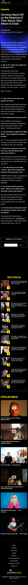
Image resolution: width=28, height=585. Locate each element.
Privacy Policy (14, 561)
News (14, 545)
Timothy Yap (6, 30)
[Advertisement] (14, 268)
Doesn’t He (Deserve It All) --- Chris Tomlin (14, 534)
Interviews (14, 550)
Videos (14, 553)
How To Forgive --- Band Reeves (11, 465)
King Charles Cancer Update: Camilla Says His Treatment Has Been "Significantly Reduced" (18, 315)
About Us (14, 555)
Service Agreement (14, 558)
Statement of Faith (14, 563)
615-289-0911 (20, 218)
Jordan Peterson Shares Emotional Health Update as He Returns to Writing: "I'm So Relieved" (19, 370)
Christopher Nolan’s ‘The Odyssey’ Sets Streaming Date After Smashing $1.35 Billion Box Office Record (19, 305)
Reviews (14, 548)
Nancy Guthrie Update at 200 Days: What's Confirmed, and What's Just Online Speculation (19, 282)
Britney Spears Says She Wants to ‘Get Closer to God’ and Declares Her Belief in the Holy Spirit (19, 348)
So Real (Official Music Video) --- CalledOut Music (11, 442)
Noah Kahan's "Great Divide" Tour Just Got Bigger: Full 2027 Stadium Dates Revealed (19, 337)
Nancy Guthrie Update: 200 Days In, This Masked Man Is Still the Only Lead (18, 293)
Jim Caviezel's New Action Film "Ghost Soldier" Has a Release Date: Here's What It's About (18, 381)
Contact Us (14, 566)
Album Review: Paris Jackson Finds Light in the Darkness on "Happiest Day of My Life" (18, 326)
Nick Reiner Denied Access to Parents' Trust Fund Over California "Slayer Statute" (18, 359)
